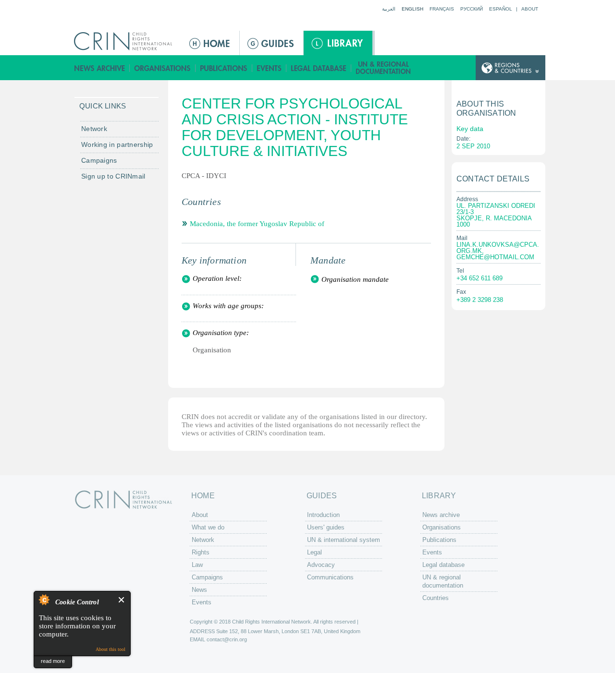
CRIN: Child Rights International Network (123, 499)
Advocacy (321, 564)
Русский (471, 9)
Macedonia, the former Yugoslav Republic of (257, 224)
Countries (435, 597)
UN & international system (343, 539)
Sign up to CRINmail (113, 176)
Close (122, 600)
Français (442, 9)
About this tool (110, 649)
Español (500, 9)
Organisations (163, 68)
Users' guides (325, 527)
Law (197, 564)
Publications (224, 68)
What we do (208, 527)
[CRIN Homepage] (126, 41)
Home (210, 43)
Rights (200, 552)
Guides (271, 43)
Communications (330, 577)
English (412, 9)
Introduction (323, 514)
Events (269, 68)
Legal (314, 552)
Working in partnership (117, 144)
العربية (388, 9)
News (199, 589)
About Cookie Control (43, 599)
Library (338, 43)
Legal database (318, 68)
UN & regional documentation (384, 68)
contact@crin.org (227, 639)
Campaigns (99, 160)
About (529, 9)
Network (94, 128)
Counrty (510, 68)
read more (53, 661)
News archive (100, 68)
